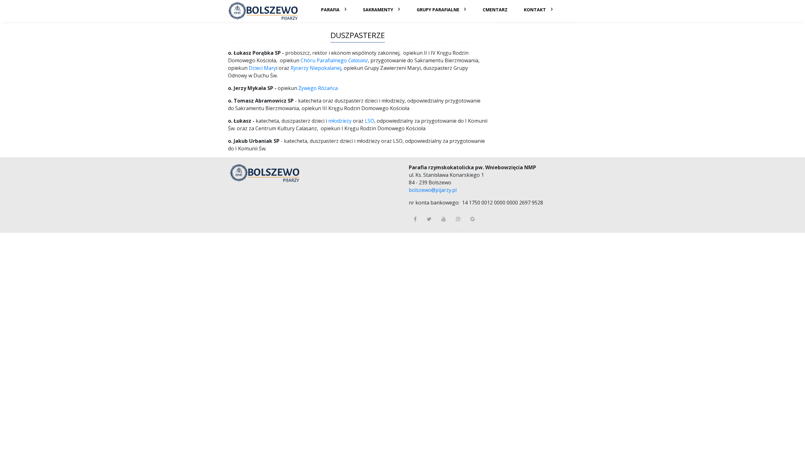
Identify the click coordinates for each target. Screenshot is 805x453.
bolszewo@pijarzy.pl (433, 190)
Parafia (330, 10)
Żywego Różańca (318, 88)
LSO (369, 120)
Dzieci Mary (262, 67)
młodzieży (340, 120)
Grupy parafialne (438, 10)
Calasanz (358, 60)
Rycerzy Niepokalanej (316, 67)
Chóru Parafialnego (324, 60)
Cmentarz (495, 10)
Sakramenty (378, 10)
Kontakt (535, 10)
